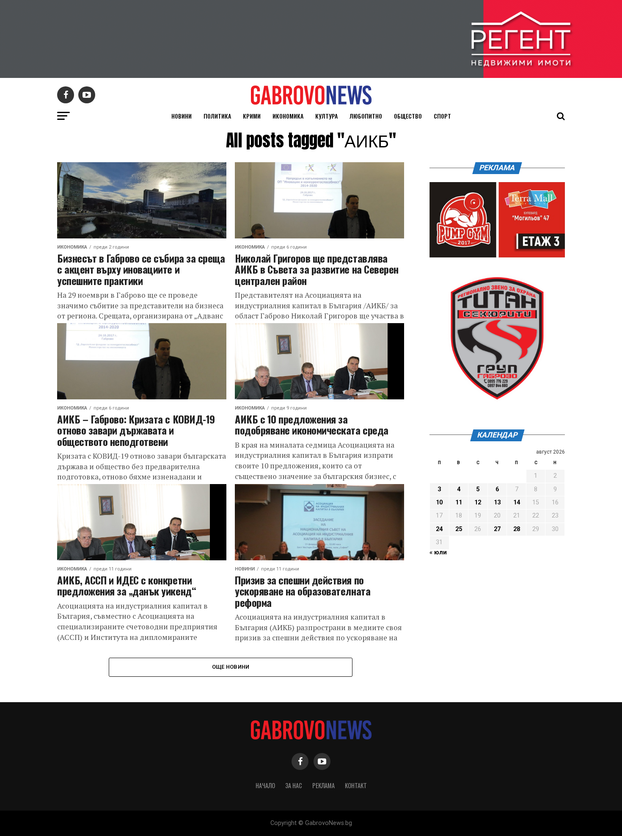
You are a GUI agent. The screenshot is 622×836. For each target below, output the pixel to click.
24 (439, 529)
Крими (252, 115)
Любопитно (366, 115)
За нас (293, 785)
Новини (181, 115)
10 (439, 502)
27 (497, 529)
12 (477, 502)
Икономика (287, 115)
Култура (326, 115)
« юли (438, 552)
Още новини (231, 667)
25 (458, 529)
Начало (265, 785)
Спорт (442, 115)
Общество (408, 115)
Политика (217, 115)
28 (516, 529)
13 (497, 502)
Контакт (356, 785)
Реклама (323, 785)
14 (516, 502)
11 (458, 502)
